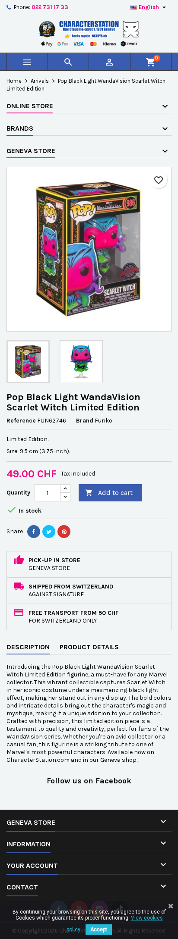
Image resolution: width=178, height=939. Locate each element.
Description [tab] (28, 647)
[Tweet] (48, 531)
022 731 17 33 (50, 7)
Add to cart (109, 492)
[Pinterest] (63, 531)
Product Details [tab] (89, 647)
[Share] (33, 531)
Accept (98, 929)
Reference (21, 420)
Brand (84, 420)
